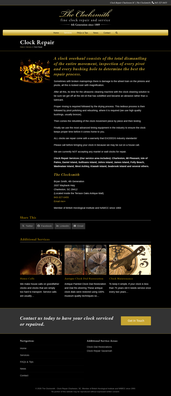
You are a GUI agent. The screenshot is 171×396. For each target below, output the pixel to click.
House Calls (27, 278)
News (23, 368)
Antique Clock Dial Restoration (84, 278)
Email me (59, 201)
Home (23, 348)
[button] (116, 32)
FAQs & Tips (26, 362)
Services (24, 355)
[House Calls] (41, 259)
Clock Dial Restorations (99, 347)
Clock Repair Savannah (99, 351)
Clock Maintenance (121, 278)
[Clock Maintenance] (130, 259)
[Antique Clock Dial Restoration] (85, 259)
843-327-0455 (161, 2)
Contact (24, 375)
